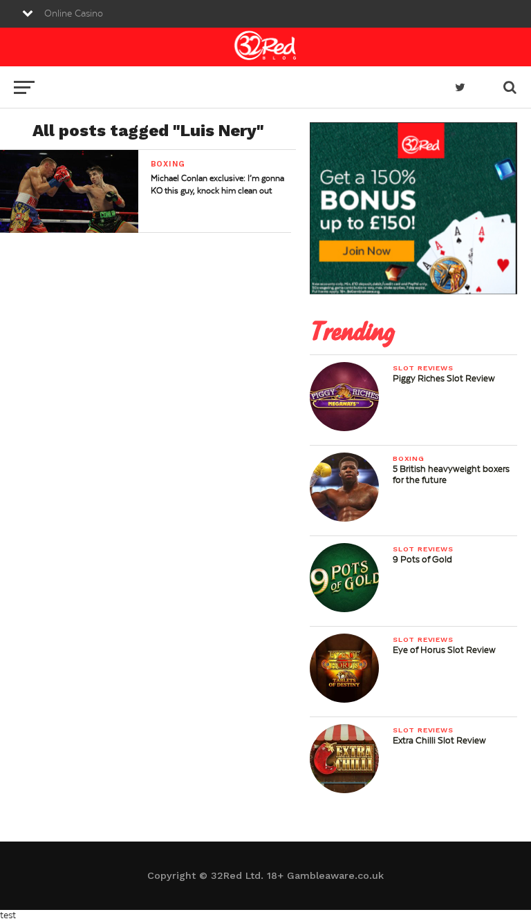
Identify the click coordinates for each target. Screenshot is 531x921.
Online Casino (73, 13)
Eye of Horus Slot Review (444, 650)
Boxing (409, 458)
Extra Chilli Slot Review (439, 740)
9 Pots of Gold (422, 559)
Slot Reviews (423, 367)
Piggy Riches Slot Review (444, 378)
